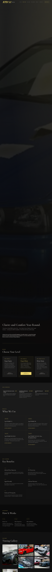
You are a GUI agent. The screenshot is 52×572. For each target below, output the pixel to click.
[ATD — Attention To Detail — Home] (8, 2)
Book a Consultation (10, 373)
